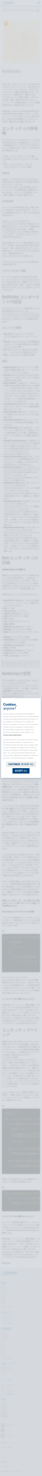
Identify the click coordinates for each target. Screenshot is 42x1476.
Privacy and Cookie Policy (12, 735)
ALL (21, 770)
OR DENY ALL (20, 764)
